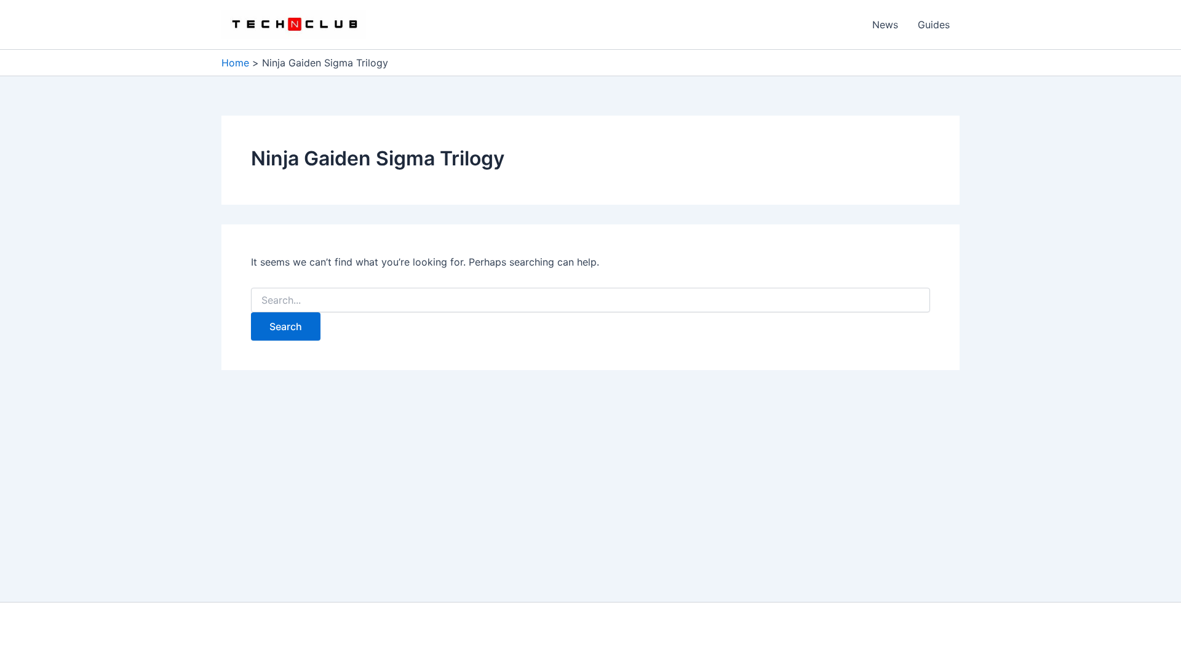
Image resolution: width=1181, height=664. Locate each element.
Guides (934, 24)
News (885, 24)
